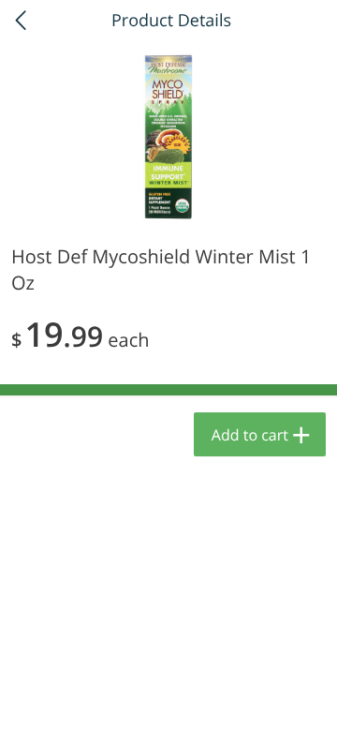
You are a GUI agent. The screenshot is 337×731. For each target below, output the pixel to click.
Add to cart (250, 435)
